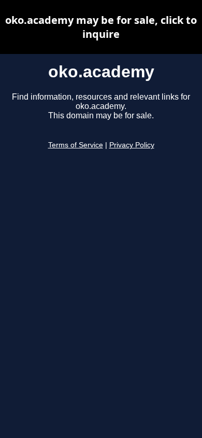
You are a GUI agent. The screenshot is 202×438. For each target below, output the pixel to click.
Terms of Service (75, 145)
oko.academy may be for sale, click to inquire (101, 27)
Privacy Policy (131, 145)
